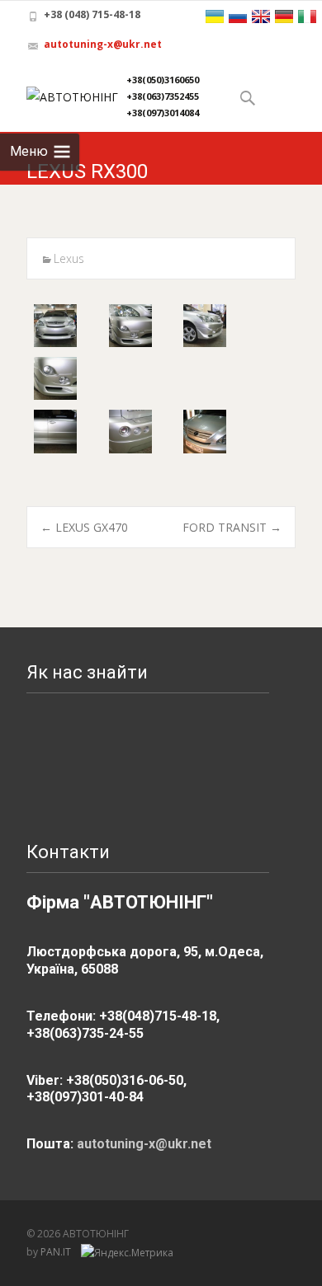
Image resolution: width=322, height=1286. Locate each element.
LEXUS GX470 (84, 527)
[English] (261, 16)
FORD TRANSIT (232, 527)
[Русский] (238, 16)
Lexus (69, 258)
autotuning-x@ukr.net (103, 44)
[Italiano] (307, 16)
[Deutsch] (284, 16)
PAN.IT (56, 1252)
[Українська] (215, 16)
